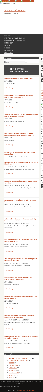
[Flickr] (18, 1)
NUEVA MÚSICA (14, 373)
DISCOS (11, 363)
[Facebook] (4, 1)
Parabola (21, 390)
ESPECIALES (13, 368)
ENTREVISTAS (13, 365)
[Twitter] (11, 1)
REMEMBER (12, 375)
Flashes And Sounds (14, 10)
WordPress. (31, 390)
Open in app (9, 88)
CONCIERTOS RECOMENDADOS (19, 358)
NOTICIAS (12, 370)
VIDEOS (11, 378)
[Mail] (32, 1)
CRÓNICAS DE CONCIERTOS (18, 360)
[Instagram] (25, 1)
